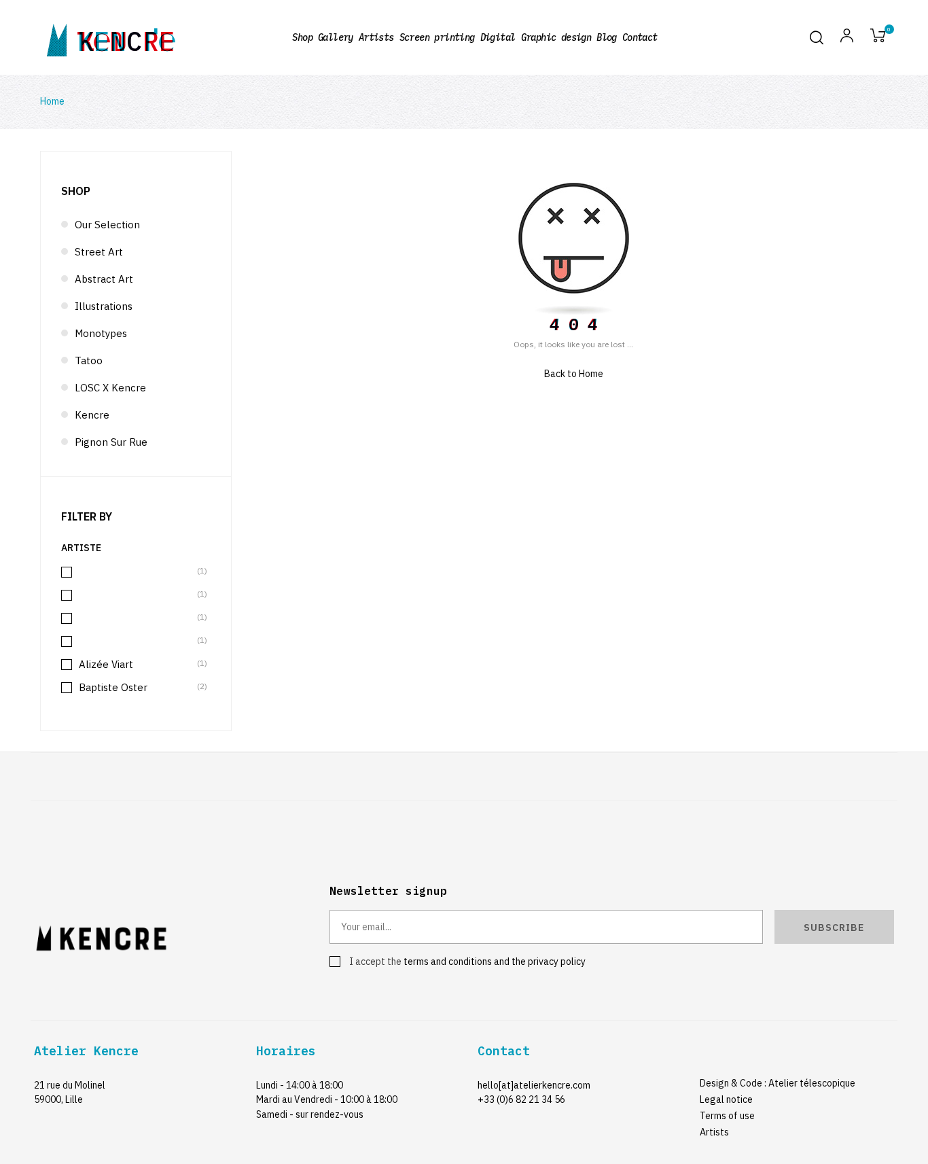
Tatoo (89, 360)
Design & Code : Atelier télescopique (777, 1083)
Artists (714, 1132)
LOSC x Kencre (110, 387)
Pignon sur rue (111, 442)
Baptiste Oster (136, 687)
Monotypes (101, 333)
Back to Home (573, 374)
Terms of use (727, 1116)
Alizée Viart (136, 664)
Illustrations (103, 306)
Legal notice (726, 1099)
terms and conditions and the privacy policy (495, 961)
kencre (126, 37)
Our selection (107, 224)
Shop (75, 191)
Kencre (92, 414)
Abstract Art (104, 278)
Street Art (99, 251)
